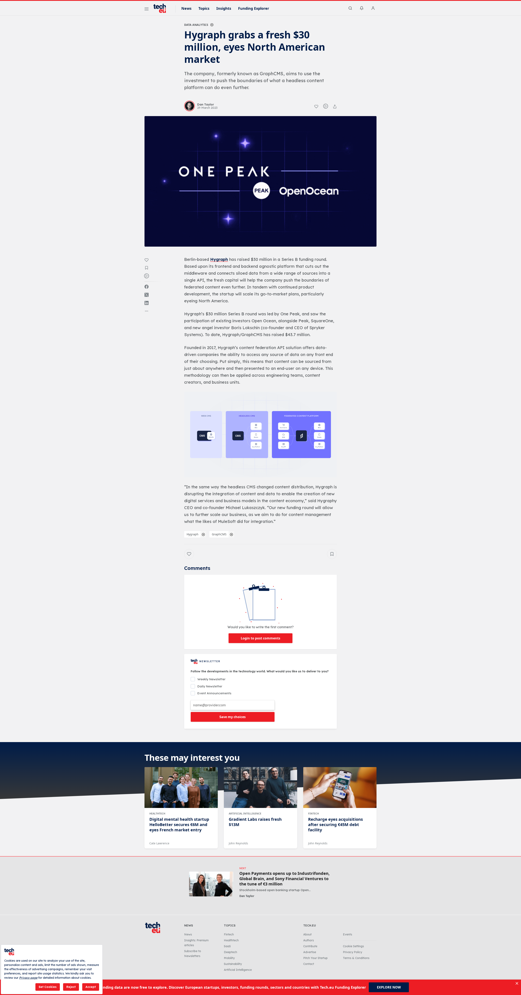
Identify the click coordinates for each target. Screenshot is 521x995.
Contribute (310, 946)
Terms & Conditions (356, 958)
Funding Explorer (253, 8)
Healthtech (157, 813)
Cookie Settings (353, 946)
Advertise (309, 952)
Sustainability (233, 964)
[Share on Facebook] (146, 287)
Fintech (313, 813)
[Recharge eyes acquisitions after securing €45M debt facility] (340, 787)
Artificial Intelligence (245, 813)
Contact (308, 964)
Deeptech (230, 952)
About (307, 934)
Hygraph (219, 259)
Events (347, 934)
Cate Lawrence (159, 843)
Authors (308, 940)
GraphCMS (219, 534)
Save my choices (232, 717)
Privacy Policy (352, 952)
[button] (260, 435)
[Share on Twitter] (146, 295)
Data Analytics (196, 25)
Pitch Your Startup (315, 958)
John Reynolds (238, 843)
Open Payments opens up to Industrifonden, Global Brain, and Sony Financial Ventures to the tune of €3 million (284, 879)
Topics (203, 8)
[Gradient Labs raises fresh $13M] (260, 787)
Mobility (229, 958)
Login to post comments (260, 638)
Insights (223, 8)
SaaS (227, 946)
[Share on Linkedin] (146, 303)
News (186, 8)
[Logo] (161, 8)
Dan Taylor (246, 896)
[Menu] (146, 10)
